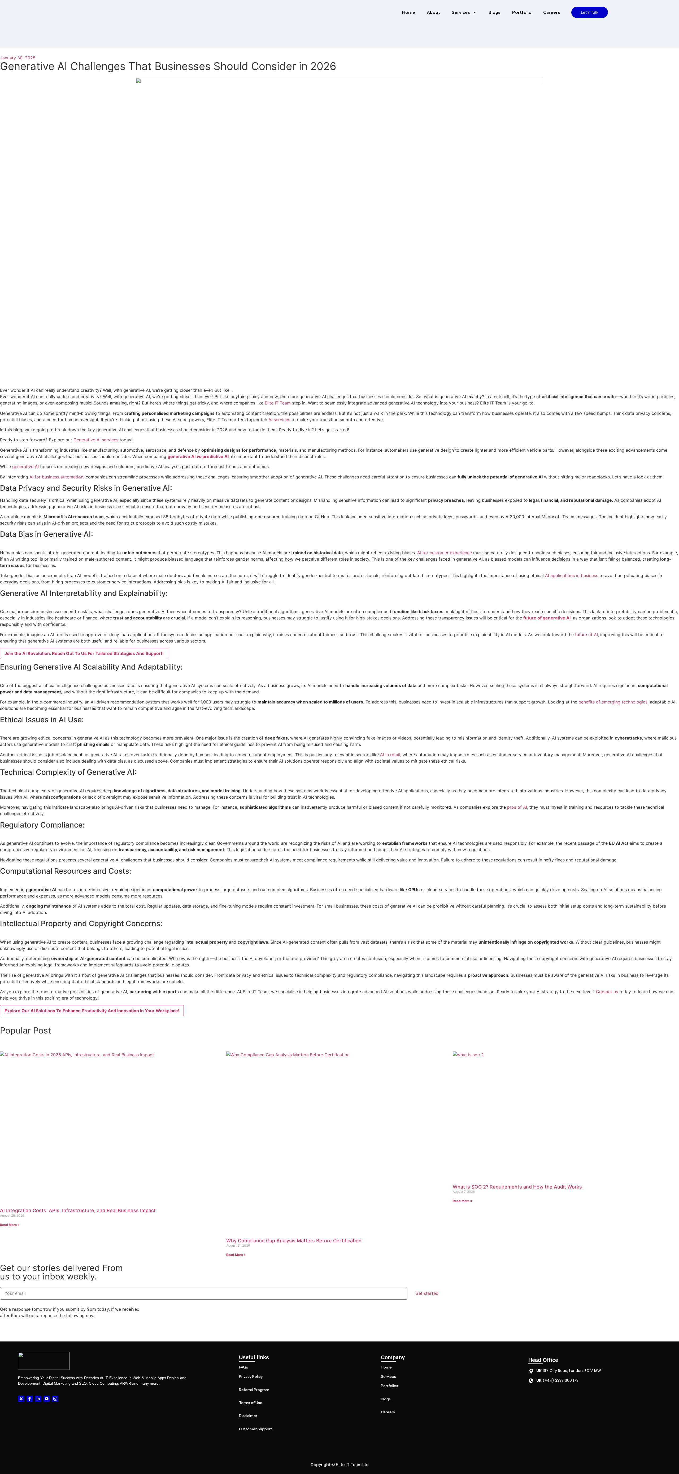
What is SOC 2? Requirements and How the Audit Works (517, 1187)
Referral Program (254, 1389)
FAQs (243, 1367)
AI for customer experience (444, 552)
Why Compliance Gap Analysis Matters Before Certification (294, 1240)
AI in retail (390, 754)
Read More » (10, 1225)
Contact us (607, 991)
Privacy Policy (251, 1376)
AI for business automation (56, 476)
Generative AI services (95, 439)
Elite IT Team (278, 403)
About (433, 12)
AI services (279, 419)
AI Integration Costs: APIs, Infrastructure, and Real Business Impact (78, 1210)
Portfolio (522, 12)
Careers (551, 12)
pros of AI (517, 807)
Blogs (494, 12)
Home (408, 12)
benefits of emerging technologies (612, 702)
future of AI (586, 634)
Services (461, 12)
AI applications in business (571, 575)
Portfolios (389, 1385)
